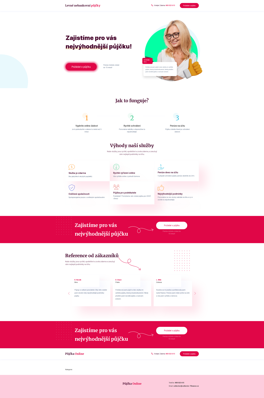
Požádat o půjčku (189, 6)
